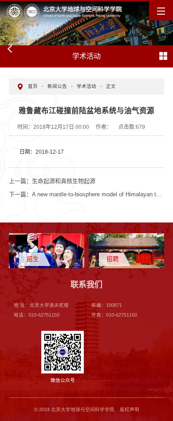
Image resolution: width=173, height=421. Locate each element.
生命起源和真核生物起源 (52, 181)
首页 (33, 86)
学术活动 (86, 86)
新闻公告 (57, 86)
